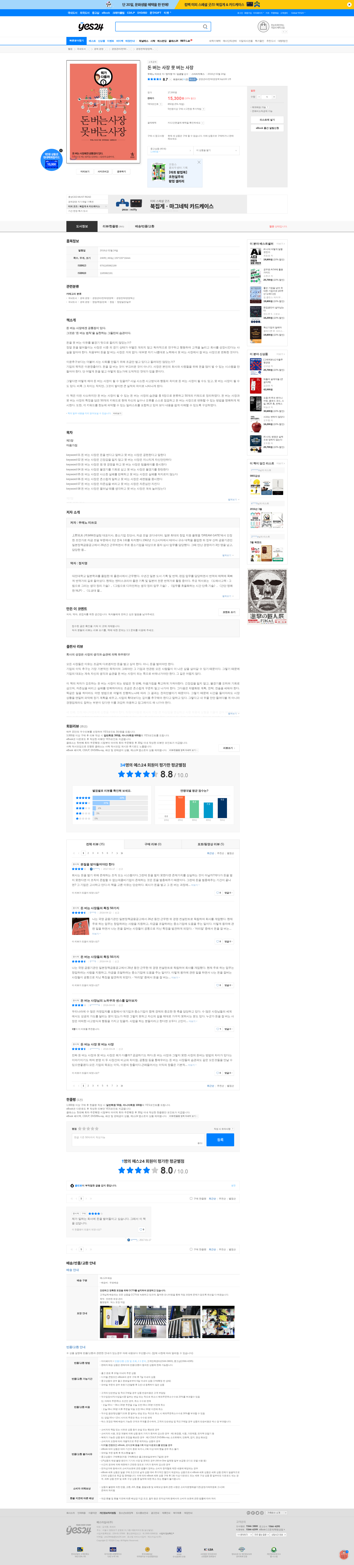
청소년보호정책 (126, 1513)
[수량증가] (274, 97)
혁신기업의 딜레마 (272, 327)
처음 (74, 853)
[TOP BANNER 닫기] (349, 4)
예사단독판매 (230, 41)
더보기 (279, 244)
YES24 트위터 (257, 1513)
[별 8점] (92, 1128)
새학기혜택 (215, 41)
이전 (78, 853)
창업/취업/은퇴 (99, 302)
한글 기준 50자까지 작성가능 (89, 1137)
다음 (117, 853)
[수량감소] (259, 97)
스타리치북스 (198, 74)
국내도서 (81, 49)
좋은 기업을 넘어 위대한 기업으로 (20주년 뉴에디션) (273, 291)
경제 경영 (98, 49)
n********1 (95, 1049)
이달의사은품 (246, 41)
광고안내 (155, 1513)
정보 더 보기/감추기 (170, 79)
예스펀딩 (161, 41)
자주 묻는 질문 (261, 1535)
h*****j (96, 869)
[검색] (205, 26)
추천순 (220, 853)
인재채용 (81, 1513)
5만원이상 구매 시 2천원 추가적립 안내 (203, 109)
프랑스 (175, 173)
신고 (121, 869)
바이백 (119, 41)
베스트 (92, 41)
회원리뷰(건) (180, 79)
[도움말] (160, 104)
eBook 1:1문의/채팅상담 (271, 1529)
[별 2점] (79, 1128)
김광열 (180, 74)
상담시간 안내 (278, 1535)
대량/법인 (283, 41)
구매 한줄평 (199, 1198)
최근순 (210, 853)
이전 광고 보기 (283, 32)
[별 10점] (96, 1128)
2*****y (254, 536)
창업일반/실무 (124, 302)
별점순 (230, 853)
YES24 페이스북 (253, 1513)
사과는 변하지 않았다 (273, 417)
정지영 (169, 74)
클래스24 (173, 41)
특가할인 (259, 41)
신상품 (101, 41)
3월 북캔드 (256, 542)
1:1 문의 (142, 1361)
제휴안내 (166, 1513)
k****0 (254, 503)
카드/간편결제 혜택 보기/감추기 (202, 122)
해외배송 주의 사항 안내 (267, 107)
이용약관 (92, 1513)
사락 (152, 41)
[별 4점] (84, 1128)
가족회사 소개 (277, 1513)
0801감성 (255, 475)
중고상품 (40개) (157, 150)
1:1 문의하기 (244, 1535)
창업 (112, 302)
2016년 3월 (256, 509)
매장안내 (130, 41)
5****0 (93, 912)
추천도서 (271, 41)
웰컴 (70, 49)
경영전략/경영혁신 (125, 298)
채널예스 (143, 41)
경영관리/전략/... (120, 49)
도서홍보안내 (142, 1513)
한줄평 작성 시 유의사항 (232, 1128)
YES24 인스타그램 (262, 1513)
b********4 (95, 1005)
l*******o (255, 470)
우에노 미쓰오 (154, 74)
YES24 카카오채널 (248, 1513)
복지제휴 (177, 1513)
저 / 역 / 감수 (168, 74)
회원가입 (248, 13)
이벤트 (110, 41)
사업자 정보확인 (166, 1533)
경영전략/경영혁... (145, 49)
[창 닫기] (198, 162)
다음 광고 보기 (286, 32)
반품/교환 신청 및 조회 (126, 1361)
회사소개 (70, 1513)
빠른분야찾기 (77, 40)
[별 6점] (88, 1128)
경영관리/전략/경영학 (102, 298)
